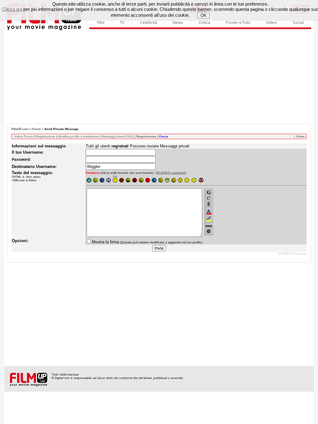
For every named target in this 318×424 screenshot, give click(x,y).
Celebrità (148, 22)
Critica (204, 22)
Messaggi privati (113, 136)
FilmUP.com (19, 129)
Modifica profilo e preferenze (78, 136)
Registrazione (45, 136)
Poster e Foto (238, 22)
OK (204, 15)
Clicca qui (12, 9)
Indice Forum (23, 136)
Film (100, 22)
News (178, 22)
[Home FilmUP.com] (44, 29)
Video (271, 22)
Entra (301, 136)
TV (122, 22)
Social (298, 22)
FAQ (130, 136)
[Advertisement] (159, 77)
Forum (36, 129)
